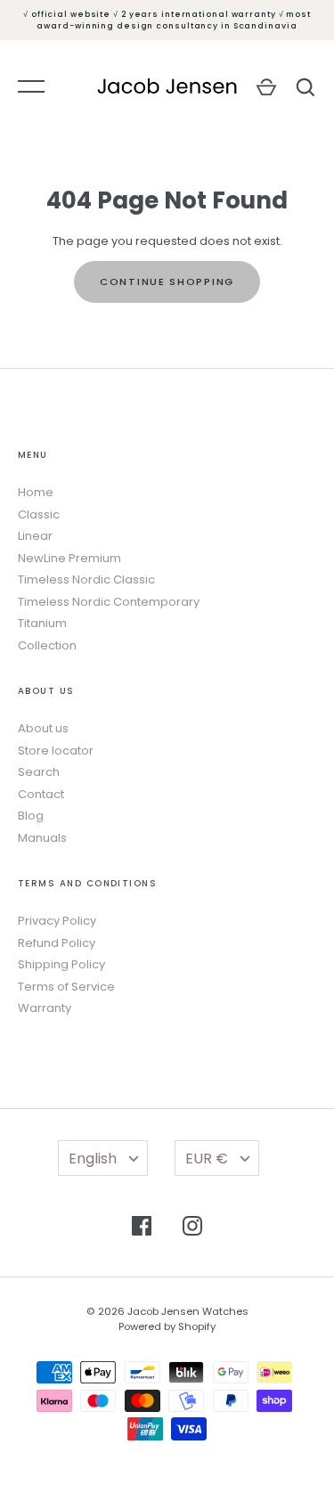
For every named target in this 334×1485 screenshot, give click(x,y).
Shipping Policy (61, 964)
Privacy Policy (57, 920)
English (93, 1158)
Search (39, 771)
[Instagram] (192, 1228)
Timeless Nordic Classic (86, 579)
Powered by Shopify (167, 1326)
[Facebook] (141, 1228)
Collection (47, 645)
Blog (31, 815)
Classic (39, 514)
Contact (41, 794)
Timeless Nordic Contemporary (109, 601)
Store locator (56, 750)
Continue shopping (167, 281)
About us (43, 728)
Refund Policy (56, 942)
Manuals (42, 837)
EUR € (206, 1158)
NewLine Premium (69, 558)
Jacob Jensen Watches (187, 1311)
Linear (35, 535)
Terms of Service (66, 986)
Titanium (42, 623)
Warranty (44, 1008)
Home (35, 492)
